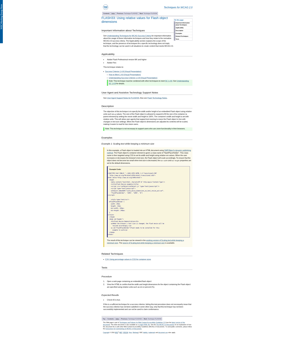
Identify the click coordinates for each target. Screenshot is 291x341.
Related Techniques (182, 36)
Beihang (135, 332)
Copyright (106, 332)
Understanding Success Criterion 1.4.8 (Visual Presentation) (133, 78)
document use (163, 332)
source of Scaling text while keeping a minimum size (144, 243)
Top (104, 319)
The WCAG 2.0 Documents (165, 325)
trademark (151, 332)
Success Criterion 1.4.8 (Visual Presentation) (123, 71)
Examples (179, 33)
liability (145, 332)
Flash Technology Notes (157, 98)
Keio (130, 332)
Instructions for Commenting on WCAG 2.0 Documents (123, 329)
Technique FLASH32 (127, 13)
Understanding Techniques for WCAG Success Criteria (129, 36)
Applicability (180, 28)
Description (179, 30)
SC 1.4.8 (168, 81)
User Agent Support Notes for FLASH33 (123, 98)
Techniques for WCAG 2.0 (178, 7)
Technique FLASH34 (148, 13)
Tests (177, 39)
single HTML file (144, 325)
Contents (106, 13)
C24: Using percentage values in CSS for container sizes (128, 259)
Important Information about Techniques (183, 24)
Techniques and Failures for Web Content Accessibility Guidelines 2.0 (142, 322)
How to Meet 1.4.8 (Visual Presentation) (125, 75)
